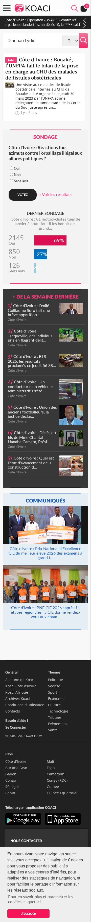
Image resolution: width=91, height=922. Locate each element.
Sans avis (21, 181)
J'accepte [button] (28, 913)
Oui (16, 168)
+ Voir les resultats (55, 194)
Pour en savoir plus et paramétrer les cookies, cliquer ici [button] (40, 899)
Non (17, 175)
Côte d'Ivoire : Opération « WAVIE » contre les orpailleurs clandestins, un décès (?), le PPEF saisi (42, 22)
